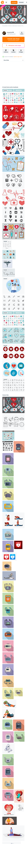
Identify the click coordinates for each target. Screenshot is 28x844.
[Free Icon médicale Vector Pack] (13, 303)
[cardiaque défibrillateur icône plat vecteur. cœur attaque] (8, 681)
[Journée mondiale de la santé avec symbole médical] (7, 264)
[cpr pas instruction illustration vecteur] (13, 520)
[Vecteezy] (2, 2)
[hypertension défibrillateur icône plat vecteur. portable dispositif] (8, 634)
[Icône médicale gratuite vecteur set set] (13, 214)
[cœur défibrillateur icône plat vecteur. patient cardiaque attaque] (8, 598)
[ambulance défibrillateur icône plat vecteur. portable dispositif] (8, 795)
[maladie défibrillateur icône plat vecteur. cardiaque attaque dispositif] (19, 446)
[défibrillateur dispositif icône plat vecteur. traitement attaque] (8, 610)
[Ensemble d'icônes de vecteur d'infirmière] (13, 231)
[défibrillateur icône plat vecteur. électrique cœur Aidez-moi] (6, 566)
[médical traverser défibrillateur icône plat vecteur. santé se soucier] (18, 725)
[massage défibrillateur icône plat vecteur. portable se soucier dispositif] (8, 622)
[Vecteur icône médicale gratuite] (9, 254)
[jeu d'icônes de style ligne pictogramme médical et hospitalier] (13, 385)
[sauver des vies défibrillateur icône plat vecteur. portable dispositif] (8, 506)
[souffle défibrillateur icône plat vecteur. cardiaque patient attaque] (8, 646)
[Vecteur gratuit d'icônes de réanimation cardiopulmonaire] (13, 422)
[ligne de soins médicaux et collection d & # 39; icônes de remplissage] (13, 319)
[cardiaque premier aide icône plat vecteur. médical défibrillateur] (18, 692)
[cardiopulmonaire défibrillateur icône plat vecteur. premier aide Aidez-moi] (8, 546)
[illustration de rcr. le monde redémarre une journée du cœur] (8, 809)
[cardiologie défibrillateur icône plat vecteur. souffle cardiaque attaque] (8, 458)
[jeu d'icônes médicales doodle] (7, 244)
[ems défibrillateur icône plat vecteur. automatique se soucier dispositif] (8, 586)
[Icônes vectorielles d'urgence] (13, 369)
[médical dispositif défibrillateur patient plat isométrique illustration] (8, 748)
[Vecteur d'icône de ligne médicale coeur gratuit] (13, 180)
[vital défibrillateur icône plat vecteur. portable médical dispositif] (8, 470)
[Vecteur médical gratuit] (13, 164)
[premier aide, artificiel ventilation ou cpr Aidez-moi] (8, 714)
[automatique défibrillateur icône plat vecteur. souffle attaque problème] (8, 737)
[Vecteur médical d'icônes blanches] (13, 113)
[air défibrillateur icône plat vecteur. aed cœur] (7, 725)
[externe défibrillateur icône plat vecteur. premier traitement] (8, 669)
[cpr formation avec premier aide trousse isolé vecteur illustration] (9, 821)
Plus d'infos (6, 60)
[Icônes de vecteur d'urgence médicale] (13, 335)
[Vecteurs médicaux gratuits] (13, 130)
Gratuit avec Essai (13, 39)
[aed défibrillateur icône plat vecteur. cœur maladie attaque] (8, 534)
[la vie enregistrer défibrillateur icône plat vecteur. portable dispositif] (8, 759)
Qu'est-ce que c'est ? (18, 56)
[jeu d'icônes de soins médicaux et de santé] (13, 96)
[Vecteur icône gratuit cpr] (13, 352)
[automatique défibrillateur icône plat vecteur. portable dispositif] (8, 494)
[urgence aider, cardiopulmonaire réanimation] (9, 704)
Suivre (21, 34)
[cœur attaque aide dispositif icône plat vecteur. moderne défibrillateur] (19, 736)
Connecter (21, 2)
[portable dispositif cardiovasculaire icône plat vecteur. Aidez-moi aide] (8, 783)
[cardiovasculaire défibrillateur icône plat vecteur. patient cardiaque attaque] (8, 693)
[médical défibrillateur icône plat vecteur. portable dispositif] (8, 771)
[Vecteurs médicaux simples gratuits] (13, 197)
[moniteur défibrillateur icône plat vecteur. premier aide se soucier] (8, 482)
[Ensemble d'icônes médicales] (13, 405)
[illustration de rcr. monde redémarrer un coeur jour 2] (19, 796)
